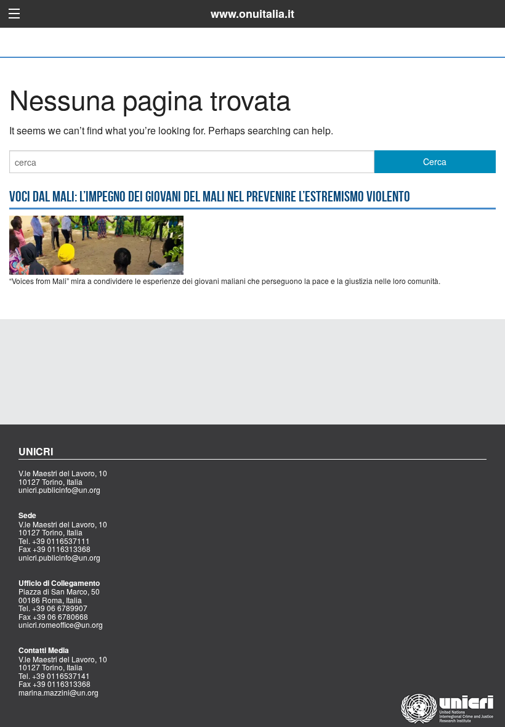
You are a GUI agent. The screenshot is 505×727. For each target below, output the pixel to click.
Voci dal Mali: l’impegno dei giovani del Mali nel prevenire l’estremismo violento (209, 197)
